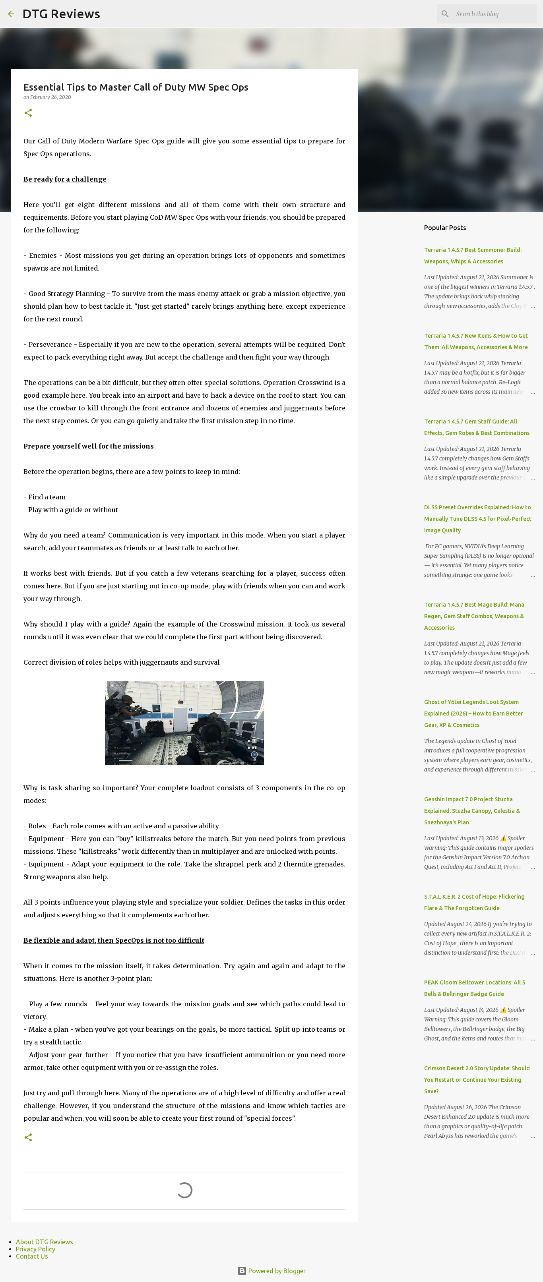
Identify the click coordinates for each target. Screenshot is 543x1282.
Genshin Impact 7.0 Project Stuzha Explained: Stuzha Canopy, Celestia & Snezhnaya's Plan (472, 811)
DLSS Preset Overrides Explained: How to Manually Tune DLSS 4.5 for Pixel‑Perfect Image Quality (477, 519)
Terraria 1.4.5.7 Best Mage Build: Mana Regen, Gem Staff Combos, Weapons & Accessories (474, 616)
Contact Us (32, 1256)
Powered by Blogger (276, 1270)
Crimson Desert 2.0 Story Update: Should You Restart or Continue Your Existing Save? (477, 1079)
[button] (28, 113)
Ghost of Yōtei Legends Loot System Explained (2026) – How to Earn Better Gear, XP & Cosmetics (473, 713)
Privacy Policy (35, 1249)
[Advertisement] (398, 343)
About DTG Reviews (44, 1241)
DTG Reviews (61, 13)
